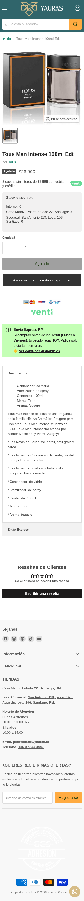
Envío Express (18, 529)
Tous (12, 162)
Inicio (6, 39)
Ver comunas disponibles (39, 351)
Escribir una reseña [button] (42, 594)
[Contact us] (74, 891)
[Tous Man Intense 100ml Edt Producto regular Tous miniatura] (10, 135)
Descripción (17, 373)
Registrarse (68, 798)
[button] (42, 280)
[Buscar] (75, 24)
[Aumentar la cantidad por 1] (43, 248)
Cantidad (8, 237)
